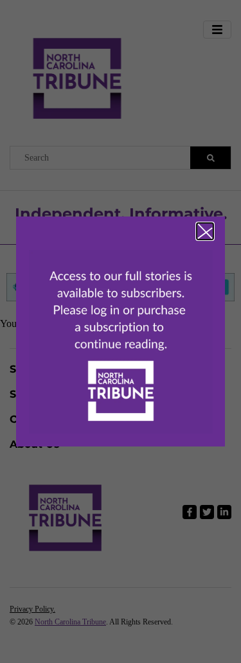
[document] (120, 331)
